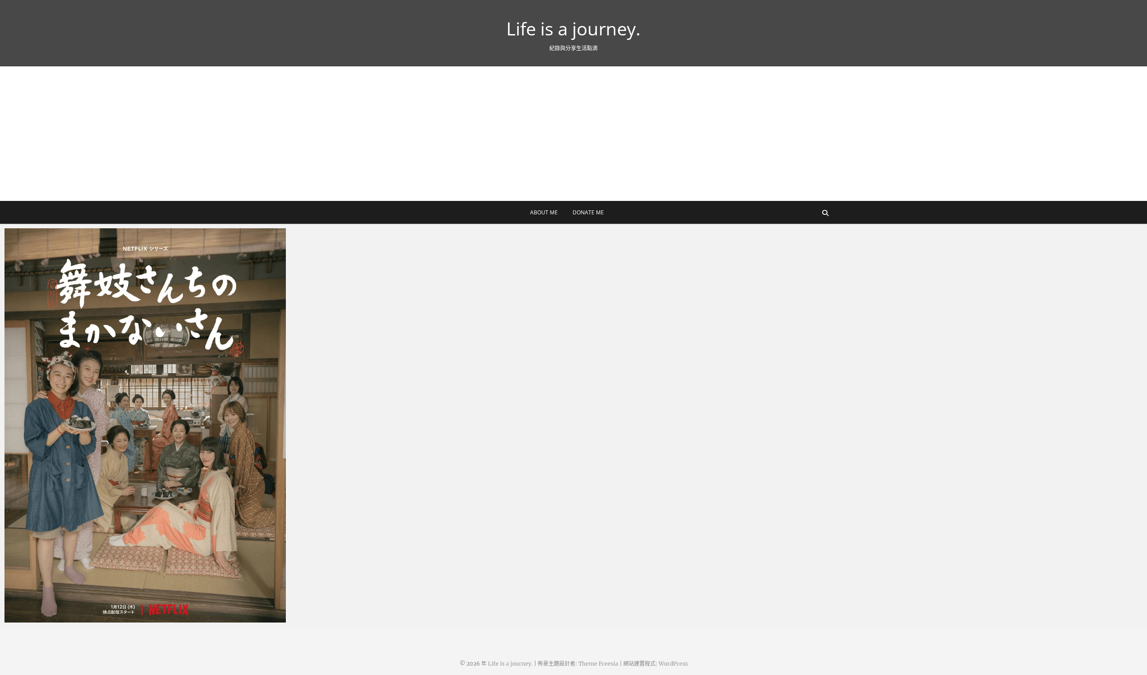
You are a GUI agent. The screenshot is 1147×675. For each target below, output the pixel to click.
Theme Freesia (598, 663)
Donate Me (588, 212)
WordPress (673, 663)
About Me (544, 212)
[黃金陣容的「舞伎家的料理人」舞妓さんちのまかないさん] (145, 425)
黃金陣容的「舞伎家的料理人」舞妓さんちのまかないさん (100, 618)
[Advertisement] (573, 133)
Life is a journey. (573, 28)
